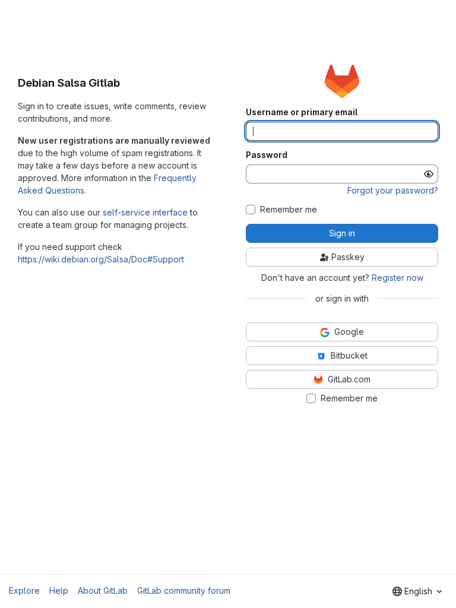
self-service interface (145, 212)
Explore (24, 590)
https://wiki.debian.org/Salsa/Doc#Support (101, 259)
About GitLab (103, 590)
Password (266, 155)
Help (58, 590)
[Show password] (428, 173)
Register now (397, 278)
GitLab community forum (183, 590)
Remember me (288, 209)
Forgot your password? (392, 190)
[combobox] (417, 591)
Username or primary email (301, 112)
